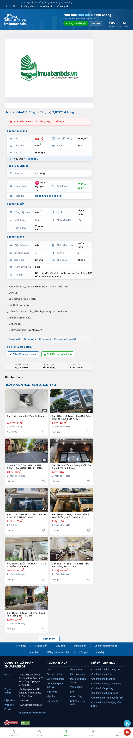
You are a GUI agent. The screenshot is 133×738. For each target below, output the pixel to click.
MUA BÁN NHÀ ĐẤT (58, 662)
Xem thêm (49, 638)
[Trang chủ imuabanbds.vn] (19, 19)
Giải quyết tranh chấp (59, 652)
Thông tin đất (15, 203)
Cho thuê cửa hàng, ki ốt (104, 693)
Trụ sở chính (8, 691)
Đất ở (50, 669)
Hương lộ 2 (32, 158)
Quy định (61, 645)
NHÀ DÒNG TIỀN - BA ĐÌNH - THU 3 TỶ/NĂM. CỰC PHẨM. (26, 565)
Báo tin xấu (13, 377)
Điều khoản (80, 645)
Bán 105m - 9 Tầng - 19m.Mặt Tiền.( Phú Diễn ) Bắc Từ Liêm (26, 614)
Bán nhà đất (15, 339)
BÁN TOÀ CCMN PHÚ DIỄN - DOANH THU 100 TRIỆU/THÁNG (26, 516)
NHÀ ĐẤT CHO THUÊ (103, 662)
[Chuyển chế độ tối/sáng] (6, 6)
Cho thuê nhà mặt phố (103, 678)
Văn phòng (76, 687)
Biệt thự (51, 696)
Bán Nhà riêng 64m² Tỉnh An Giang (26, 416)
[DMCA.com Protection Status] (25, 722)
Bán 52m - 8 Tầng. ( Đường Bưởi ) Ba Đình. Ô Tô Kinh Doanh (71, 466)
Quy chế (33, 652)
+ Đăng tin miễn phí (76, 23)
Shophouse (76, 669)
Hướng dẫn (41, 645)
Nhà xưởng (76, 696)
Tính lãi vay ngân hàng (59, 354)
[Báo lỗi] (127, 723)
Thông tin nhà (15, 236)
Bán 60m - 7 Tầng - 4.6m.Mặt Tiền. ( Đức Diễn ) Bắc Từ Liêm (71, 565)
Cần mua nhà (29, 339)
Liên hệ (100, 652)
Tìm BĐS (96, 23)
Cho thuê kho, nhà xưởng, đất (107, 697)
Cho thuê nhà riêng (101, 674)
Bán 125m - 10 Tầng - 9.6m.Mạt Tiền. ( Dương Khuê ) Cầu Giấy (71, 417)
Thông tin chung (17, 130)
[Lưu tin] (43, 432)
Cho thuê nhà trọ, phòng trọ (106, 683)
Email (7, 709)
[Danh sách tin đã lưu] (14, 6)
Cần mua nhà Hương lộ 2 (65, 339)
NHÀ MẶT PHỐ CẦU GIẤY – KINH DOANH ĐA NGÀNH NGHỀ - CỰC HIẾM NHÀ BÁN (24, 467)
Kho (72, 691)
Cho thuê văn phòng (102, 688)
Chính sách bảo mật (106, 645)
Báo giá (83, 652)
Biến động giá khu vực (25, 354)
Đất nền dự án (54, 674)
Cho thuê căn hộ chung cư (105, 669)
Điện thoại (10, 700)
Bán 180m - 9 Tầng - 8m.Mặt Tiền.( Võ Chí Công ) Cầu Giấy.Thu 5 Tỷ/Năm (70, 516)
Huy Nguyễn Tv (40, 186)
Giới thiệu (21, 645)
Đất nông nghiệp (56, 678)
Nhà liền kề (53, 701)
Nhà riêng (52, 691)
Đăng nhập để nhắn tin (48, 195)
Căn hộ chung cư (79, 674)
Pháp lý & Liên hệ (17, 165)
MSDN (7, 674)
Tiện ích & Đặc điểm (19, 346)
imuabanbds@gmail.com (32, 712)
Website (9, 704)
